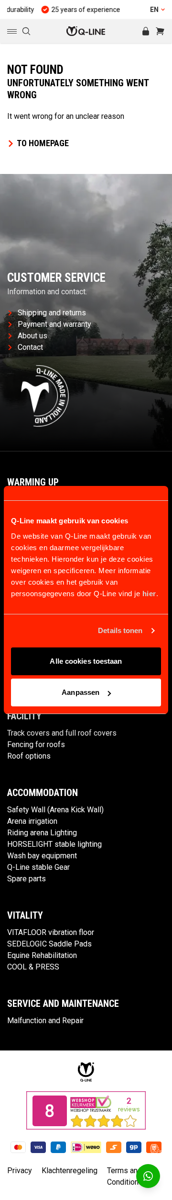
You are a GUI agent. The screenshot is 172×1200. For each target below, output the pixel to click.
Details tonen (120, 630)
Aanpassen (80, 692)
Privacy (19, 1170)
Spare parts (26, 878)
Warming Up (33, 482)
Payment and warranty (54, 324)
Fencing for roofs (36, 744)
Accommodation (42, 792)
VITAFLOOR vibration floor (50, 932)
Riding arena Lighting (42, 832)
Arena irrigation (32, 821)
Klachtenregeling (69, 1170)
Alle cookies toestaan (86, 661)
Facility (24, 716)
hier (149, 593)
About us (32, 335)
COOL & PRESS (33, 966)
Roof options (29, 756)
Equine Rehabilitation (42, 955)
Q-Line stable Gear (38, 867)
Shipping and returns (52, 312)
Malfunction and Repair (45, 1020)
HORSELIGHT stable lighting (54, 844)
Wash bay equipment (42, 855)
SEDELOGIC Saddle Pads (49, 943)
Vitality (25, 915)
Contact (30, 347)
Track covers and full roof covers (62, 733)
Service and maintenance (63, 1003)
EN (154, 9)
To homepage (43, 143)
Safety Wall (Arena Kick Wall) (55, 809)
